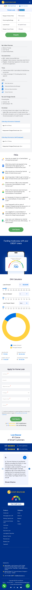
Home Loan (11, 10)
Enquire (16, 35)
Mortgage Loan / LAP (8, 515)
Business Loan (6, 541)
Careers (19, 523)
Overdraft (5, 544)
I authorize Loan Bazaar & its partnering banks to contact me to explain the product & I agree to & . (16, 413)
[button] (29, 468)
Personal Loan (6, 538)
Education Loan (6, 530)
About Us (19, 515)
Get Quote (16, 229)
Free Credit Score (12, 6)
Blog (18, 521)
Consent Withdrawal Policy (16, 584)
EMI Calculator (24, 6)
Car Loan (5, 528)
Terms (4, 582)
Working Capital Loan (8, 518)
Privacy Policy (18, 413)
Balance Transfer (7, 536)
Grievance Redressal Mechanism (22, 582)
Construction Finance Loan (8, 521)
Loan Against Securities (8, 533)
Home (18, 513)
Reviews (19, 518)
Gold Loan (5, 525)
